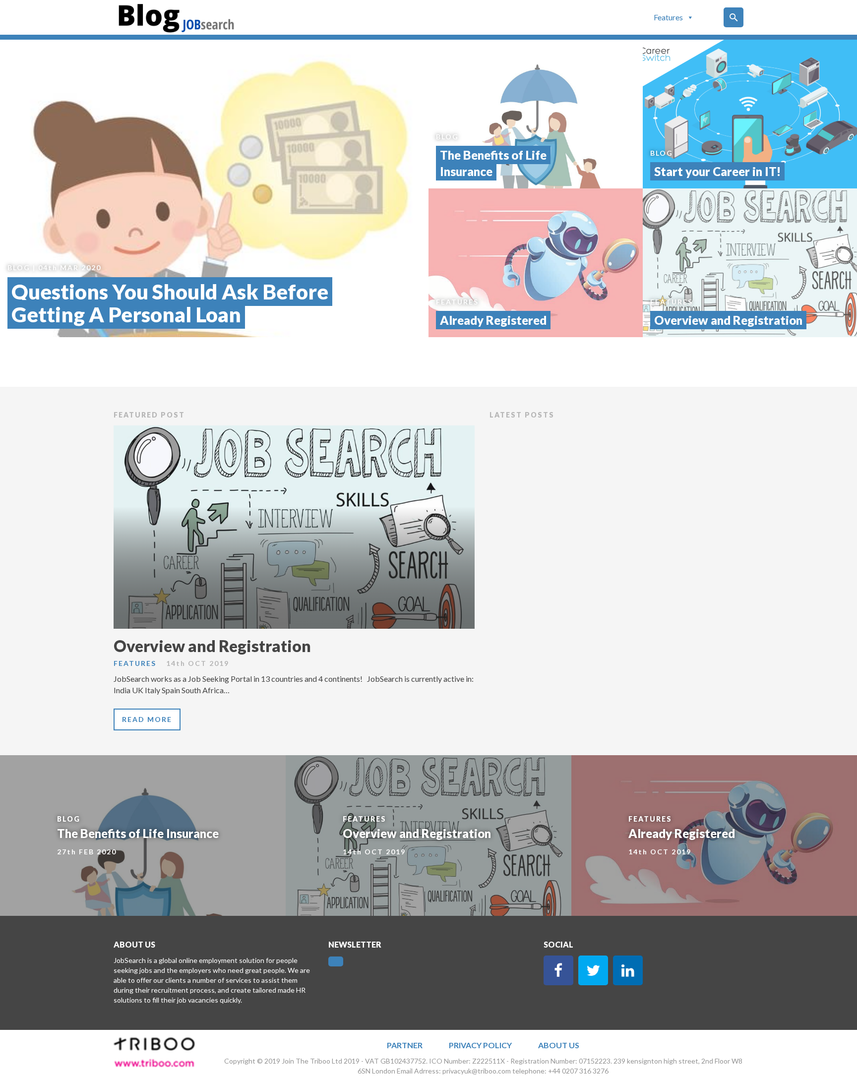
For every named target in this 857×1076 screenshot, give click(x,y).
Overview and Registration (212, 646)
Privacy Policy (480, 1045)
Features (668, 17)
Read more (147, 719)
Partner (405, 1045)
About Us (558, 1045)
